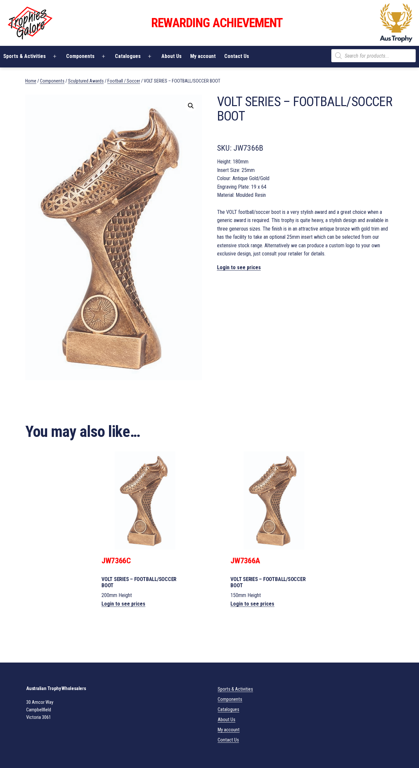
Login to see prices (239, 267)
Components (80, 56)
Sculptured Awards (86, 81)
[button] (191, 106)
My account (203, 56)
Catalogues (128, 56)
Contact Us (236, 56)
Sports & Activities (235, 689)
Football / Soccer (123, 81)
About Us (171, 56)
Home (30, 81)
